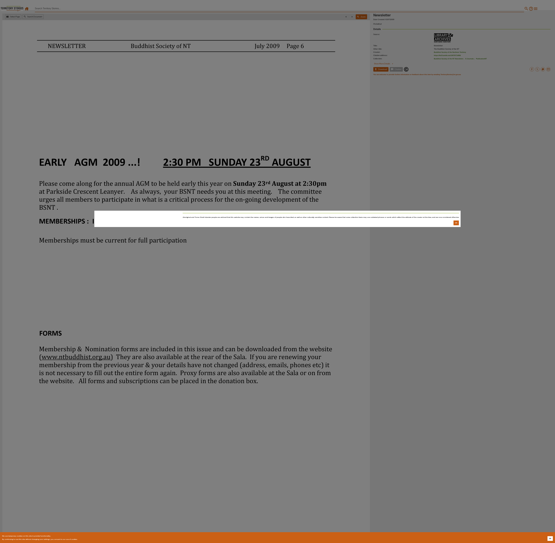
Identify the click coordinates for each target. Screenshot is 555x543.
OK (456, 223)
